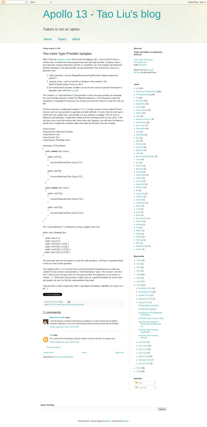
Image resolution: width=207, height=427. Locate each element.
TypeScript (140, 194)
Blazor (138, 206)
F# (51, 304)
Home (48, 39)
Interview (140, 147)
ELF (137, 163)
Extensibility (141, 175)
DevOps (139, 172)
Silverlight (140, 135)
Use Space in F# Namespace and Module (150, 314)
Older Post (119, 352)
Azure (138, 107)
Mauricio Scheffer (57, 317)
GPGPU (139, 166)
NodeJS (139, 221)
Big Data (139, 169)
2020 (139, 267)
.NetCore (140, 197)
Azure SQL (140, 125)
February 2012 (145, 360)
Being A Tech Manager (145, 156)
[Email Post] (69, 302)
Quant (138, 234)
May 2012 (143, 349)
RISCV (139, 113)
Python (139, 231)
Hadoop (139, 181)
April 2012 (143, 353)
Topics (62, 39)
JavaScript (140, 184)
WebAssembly (142, 246)
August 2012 (144, 302)
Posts (139, 383)
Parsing (139, 225)
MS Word (140, 187)
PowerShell (141, 129)
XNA (138, 153)
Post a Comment (53, 347)
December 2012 (145, 288)
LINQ (138, 116)
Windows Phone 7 (143, 119)
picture (149, 70)
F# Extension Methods (147, 309)
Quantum (140, 150)
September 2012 (146, 299)
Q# (137, 190)
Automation (140, 203)
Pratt (138, 228)
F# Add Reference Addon (148, 305)
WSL (138, 243)
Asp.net (139, 200)
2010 (139, 371)
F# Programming (59, 304)
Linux (138, 212)
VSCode (139, 240)
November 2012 (145, 292)
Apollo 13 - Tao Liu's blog (102, 14)
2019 (139, 271)
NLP (138, 138)
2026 (139, 260)
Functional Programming (75, 304)
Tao (51, 335)
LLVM (138, 209)
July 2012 (143, 342)
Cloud (138, 159)
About (76, 39)
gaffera (108, 421)
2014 (139, 278)
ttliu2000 (143, 65)
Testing (139, 237)
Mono (138, 215)
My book (137, 72)
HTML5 (139, 178)
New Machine (141, 218)
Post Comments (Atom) (63, 357)
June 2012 (143, 346)
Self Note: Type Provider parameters (148, 331)
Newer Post (48, 352)
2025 (139, 264)
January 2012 (144, 363)
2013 (139, 282)
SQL (138, 132)
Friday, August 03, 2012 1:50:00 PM (64, 342)
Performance (141, 122)
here (83, 109)
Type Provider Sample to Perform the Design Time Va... (149, 324)
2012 (139, 285)
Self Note (140, 101)
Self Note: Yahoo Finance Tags (151, 318)
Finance (139, 144)
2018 (139, 275)
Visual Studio (141, 110)
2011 (139, 368)
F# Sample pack (140, 62)
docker (139, 249)
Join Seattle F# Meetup (143, 60)
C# (137, 98)
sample (74, 90)
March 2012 (144, 356)
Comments (142, 388)
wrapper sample (64, 59)
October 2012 (144, 295)
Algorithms (140, 104)
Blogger (125, 421)
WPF (138, 141)
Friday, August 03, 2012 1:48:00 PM (64, 327)
